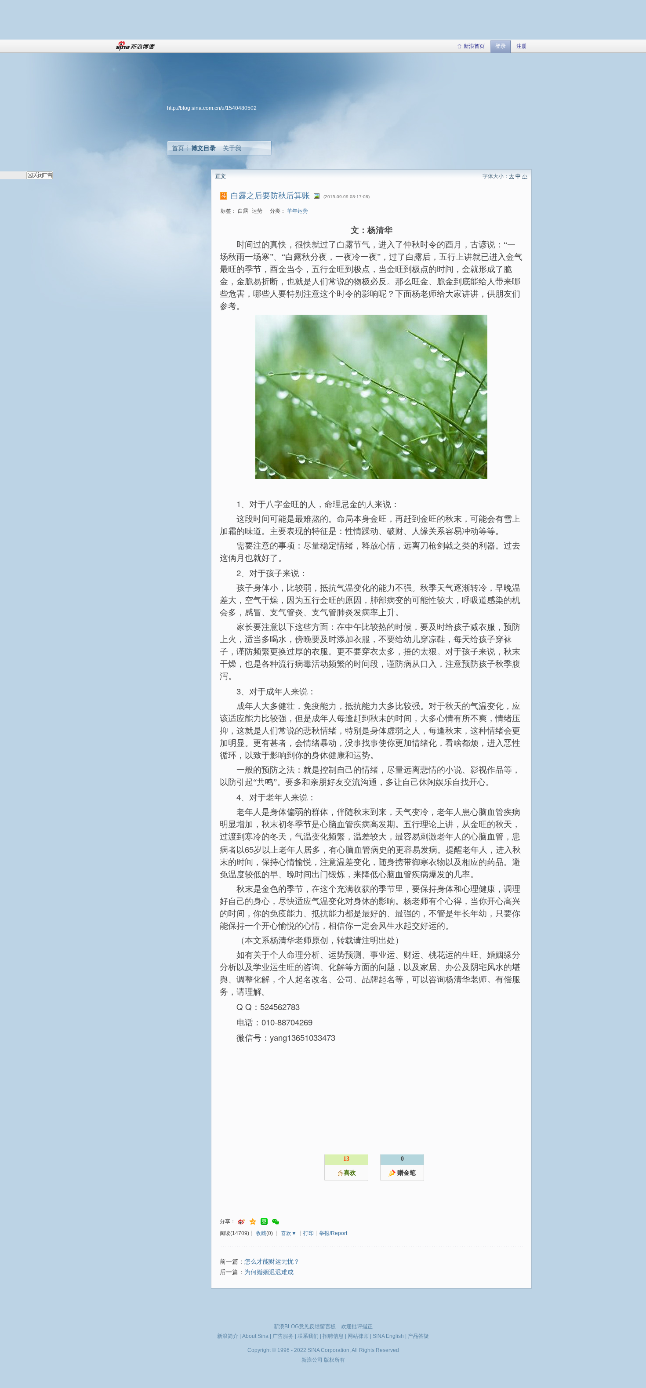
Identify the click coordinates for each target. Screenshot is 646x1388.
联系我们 (308, 1336)
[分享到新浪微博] (241, 1221)
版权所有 (334, 1360)
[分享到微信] (275, 1221)
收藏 (261, 1233)
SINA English (388, 1336)
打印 (308, 1233)
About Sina (255, 1336)
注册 (521, 46)
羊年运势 (297, 211)
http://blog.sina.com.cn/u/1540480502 (212, 108)
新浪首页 (474, 46)
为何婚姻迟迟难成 (269, 1272)
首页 (178, 148)
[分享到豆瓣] (264, 1221)
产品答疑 (418, 1336)
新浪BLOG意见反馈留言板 (305, 1326)
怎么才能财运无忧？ (272, 1261)
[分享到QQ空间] (252, 1221)
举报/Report (333, 1233)
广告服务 (283, 1336)
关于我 (232, 148)
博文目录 (203, 148)
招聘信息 (333, 1336)
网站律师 (358, 1336)
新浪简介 (227, 1336)
